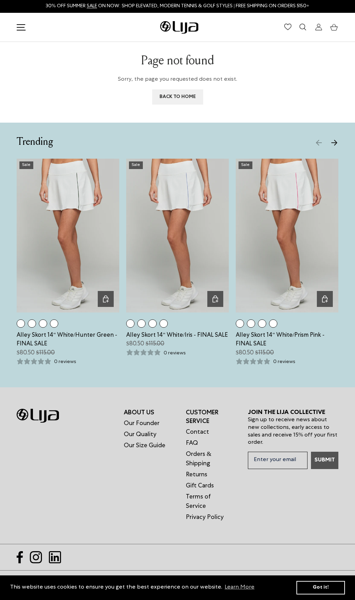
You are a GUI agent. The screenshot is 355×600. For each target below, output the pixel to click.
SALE (92, 6)
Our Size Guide (144, 446)
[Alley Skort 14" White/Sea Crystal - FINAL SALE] (54, 323)
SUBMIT (324, 460)
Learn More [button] (239, 587)
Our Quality (140, 435)
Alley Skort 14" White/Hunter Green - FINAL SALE (67, 340)
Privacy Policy (205, 517)
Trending (35, 142)
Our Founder (141, 424)
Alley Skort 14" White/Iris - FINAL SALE (177, 335)
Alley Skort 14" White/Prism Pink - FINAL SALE (280, 340)
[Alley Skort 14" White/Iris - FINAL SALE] (32, 323)
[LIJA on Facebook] (20, 557)
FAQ (192, 443)
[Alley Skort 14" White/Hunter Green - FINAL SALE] (21, 323)
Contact (197, 432)
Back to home (177, 97)
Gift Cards (200, 486)
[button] (334, 27)
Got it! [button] (321, 587)
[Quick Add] (106, 299)
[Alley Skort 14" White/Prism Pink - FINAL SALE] (43, 323)
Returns (196, 475)
